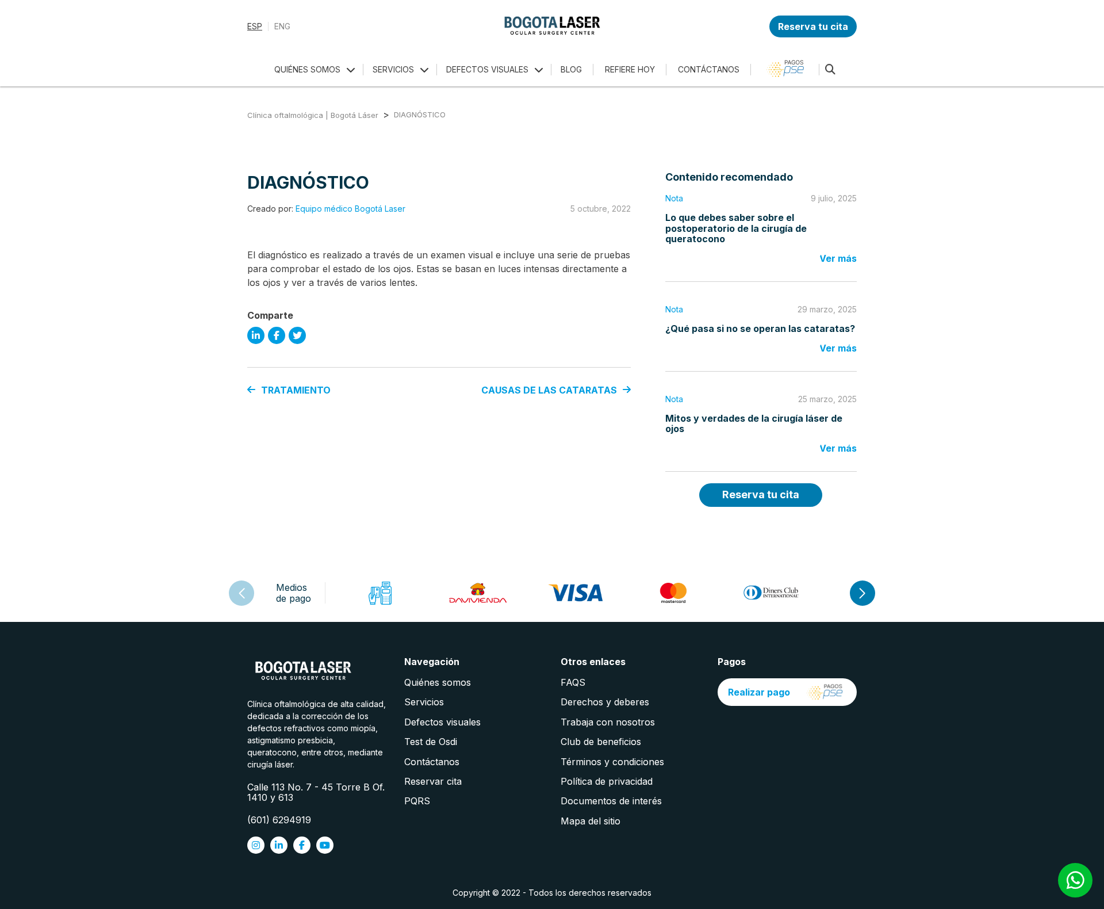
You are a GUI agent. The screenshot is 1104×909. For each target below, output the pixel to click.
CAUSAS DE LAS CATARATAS (549, 390)
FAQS (573, 682)
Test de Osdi (430, 741)
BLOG (571, 69)
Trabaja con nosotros (608, 722)
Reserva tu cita (813, 26)
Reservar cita (433, 781)
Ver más (838, 258)
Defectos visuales (442, 722)
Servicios (424, 702)
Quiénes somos (437, 682)
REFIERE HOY (630, 69)
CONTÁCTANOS (708, 69)
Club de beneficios (601, 741)
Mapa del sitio (590, 821)
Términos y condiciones (612, 761)
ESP (254, 26)
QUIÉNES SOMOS (307, 69)
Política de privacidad (607, 781)
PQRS (417, 801)
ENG (282, 26)
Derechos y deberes (605, 702)
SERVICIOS (393, 69)
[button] (862, 593)
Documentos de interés (611, 801)
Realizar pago (759, 692)
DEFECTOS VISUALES (487, 69)
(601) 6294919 (279, 820)
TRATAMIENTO (296, 390)
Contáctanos (431, 761)
